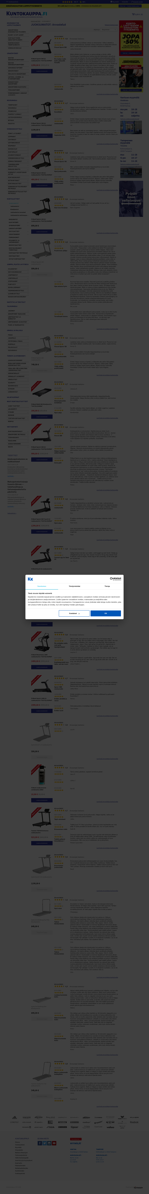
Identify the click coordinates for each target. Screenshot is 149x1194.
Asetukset (73, 613)
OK (105, 613)
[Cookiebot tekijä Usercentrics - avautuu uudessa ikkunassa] (111, 579)
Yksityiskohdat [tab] (74, 586)
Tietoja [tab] (107, 586)
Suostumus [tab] (41, 586)
